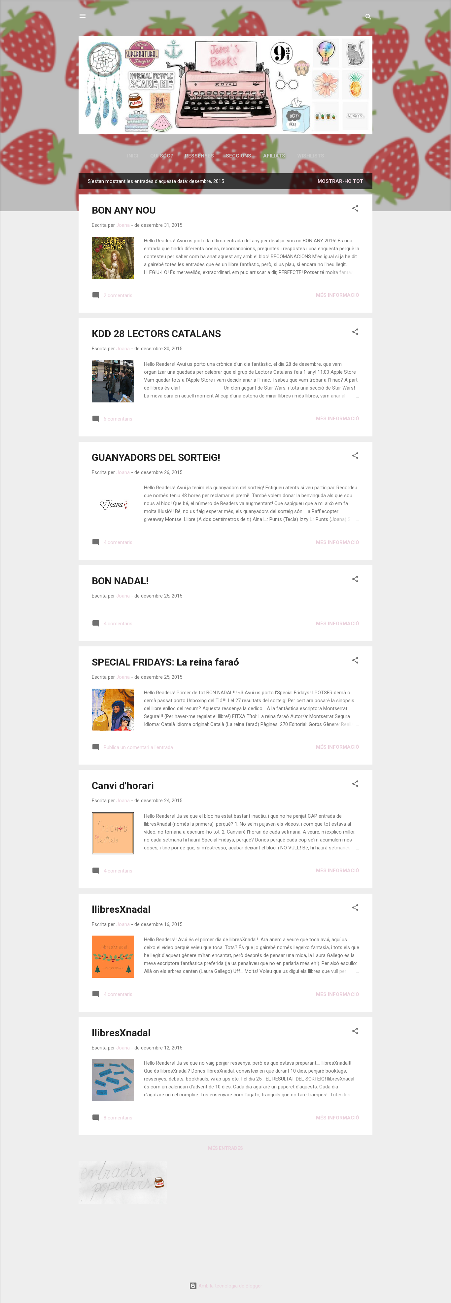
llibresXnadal (121, 909)
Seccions (238, 156)
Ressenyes (199, 156)
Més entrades (225, 1148)
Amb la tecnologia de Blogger (229, 1286)
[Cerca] (368, 18)
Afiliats (274, 156)
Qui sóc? (161, 156)
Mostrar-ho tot (340, 181)
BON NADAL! (120, 581)
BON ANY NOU (124, 210)
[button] (355, 209)
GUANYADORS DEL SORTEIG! (156, 457)
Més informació (337, 295)
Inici (132, 156)
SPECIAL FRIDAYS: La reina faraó (165, 662)
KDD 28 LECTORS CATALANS (156, 333)
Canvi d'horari (123, 785)
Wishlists (310, 156)
